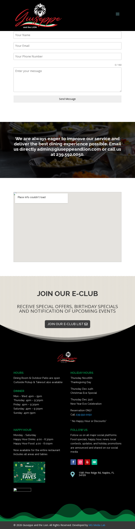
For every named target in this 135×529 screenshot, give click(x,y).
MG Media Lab (97, 525)
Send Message (67, 99)
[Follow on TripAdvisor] (94, 462)
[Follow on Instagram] (80, 462)
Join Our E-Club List (65, 324)
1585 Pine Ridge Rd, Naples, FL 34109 (96, 474)
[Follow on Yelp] (87, 462)
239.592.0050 (84, 414)
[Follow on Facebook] (73, 462)
